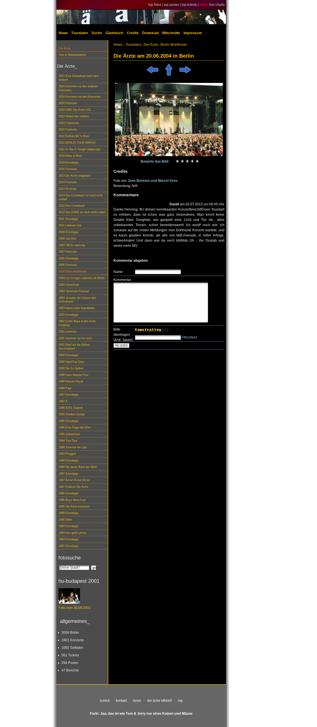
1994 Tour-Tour (68, 440)
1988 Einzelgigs (68, 460)
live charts (217, 4)
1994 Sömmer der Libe (73, 447)
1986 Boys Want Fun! (72, 500)
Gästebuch (114, 33)
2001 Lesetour (67, 331)
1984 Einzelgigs (68, 526)
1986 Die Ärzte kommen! (74, 506)
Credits (133, 33)
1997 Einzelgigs (68, 394)
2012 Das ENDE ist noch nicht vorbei (82, 212)
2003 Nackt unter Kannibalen (77, 308)
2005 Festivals (68, 264)
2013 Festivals (68, 182)
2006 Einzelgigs (68, 258)
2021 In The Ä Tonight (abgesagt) (79, 149)
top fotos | (156, 4)
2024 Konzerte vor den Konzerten (79, 96)
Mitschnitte (171, 33)
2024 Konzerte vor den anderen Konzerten (78, 88)
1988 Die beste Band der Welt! (78, 467)
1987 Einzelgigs (68, 473)
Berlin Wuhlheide (173, 44)
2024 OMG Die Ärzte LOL (75, 109)
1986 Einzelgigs (68, 493)
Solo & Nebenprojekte (72, 54)
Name (118, 272)
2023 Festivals (68, 129)
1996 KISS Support (71, 407)
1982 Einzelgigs (68, 546)
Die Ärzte (64, 48)
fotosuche (69, 558)
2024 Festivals (68, 103)
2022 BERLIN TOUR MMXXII (77, 142)
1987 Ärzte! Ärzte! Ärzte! (74, 480)
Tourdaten (79, 33)
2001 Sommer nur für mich (75, 338)
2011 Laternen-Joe (70, 225)
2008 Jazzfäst (67, 238)
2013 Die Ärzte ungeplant (74, 175)
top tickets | (190, 4)
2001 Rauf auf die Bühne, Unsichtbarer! (74, 346)
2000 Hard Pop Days (72, 361)
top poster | (173, 4)
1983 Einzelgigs (68, 539)
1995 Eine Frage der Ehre (75, 427)
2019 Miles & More (70, 155)
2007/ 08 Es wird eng (72, 245)
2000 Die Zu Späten (71, 368)
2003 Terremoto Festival (74, 291)
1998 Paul (65, 388)
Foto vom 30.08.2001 (74, 608)
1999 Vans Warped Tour (73, 375)
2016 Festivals (68, 169)
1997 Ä (63, 401)
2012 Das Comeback (72, 205)
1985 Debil (65, 519)
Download (150, 33)
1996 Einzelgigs (68, 421)
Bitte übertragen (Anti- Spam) (123, 335)
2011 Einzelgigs (68, 218)
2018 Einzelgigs (68, 162)
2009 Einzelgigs (68, 232)
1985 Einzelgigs (68, 513)
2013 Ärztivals (68, 188)
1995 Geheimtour (69, 434)
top (180, 700)
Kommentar (122, 280)
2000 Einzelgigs (68, 355)
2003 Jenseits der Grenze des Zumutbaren (77, 299)
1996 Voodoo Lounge (72, 414)
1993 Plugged (67, 453)
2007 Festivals (68, 251)
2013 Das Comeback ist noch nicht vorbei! (80, 197)
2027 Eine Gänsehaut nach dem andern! (79, 77)
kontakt (121, 700)
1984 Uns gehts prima (72, 532)
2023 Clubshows (69, 123)
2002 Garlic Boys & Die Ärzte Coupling (77, 323)
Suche (96, 33)
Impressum (193, 33)
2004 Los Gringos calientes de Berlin (82, 278)
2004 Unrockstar (69, 284)
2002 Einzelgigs (68, 314)
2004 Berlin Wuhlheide (72, 271)
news (137, 700)
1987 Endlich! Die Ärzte (73, 486)
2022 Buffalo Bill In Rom (74, 136)
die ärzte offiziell (159, 700)
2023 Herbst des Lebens (74, 116)
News (63, 33)
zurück (105, 700)
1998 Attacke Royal (71, 381)
